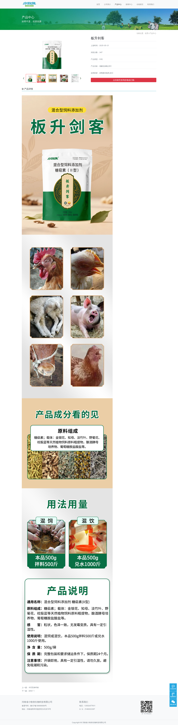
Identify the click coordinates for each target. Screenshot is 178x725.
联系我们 (150, 4)
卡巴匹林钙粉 (34, 687)
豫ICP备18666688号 (38, 706)
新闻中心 (129, 4)
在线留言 (140, 4)
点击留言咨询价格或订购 (123, 80)
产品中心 (118, 4)
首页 (98, 4)
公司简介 (107, 4)
